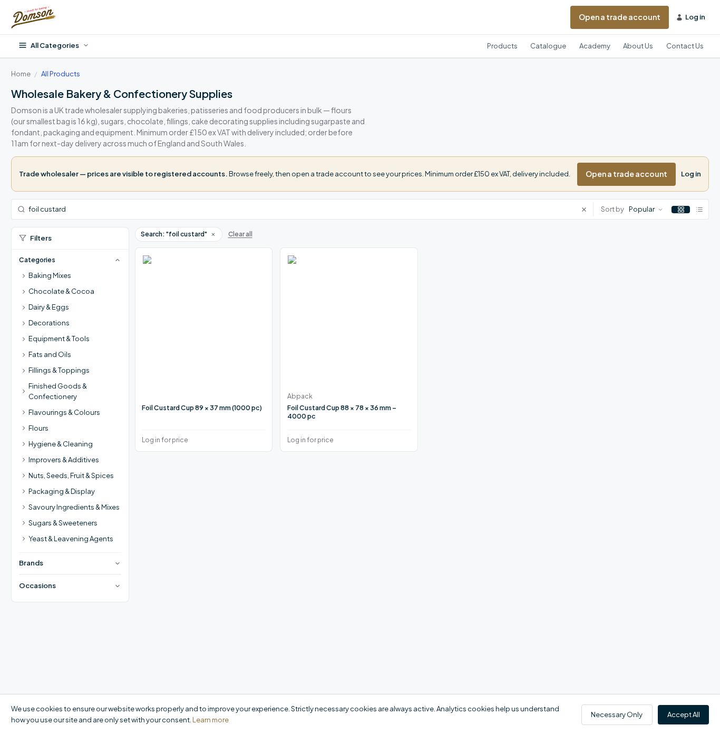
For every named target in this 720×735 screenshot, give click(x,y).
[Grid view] (681, 209)
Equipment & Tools (59, 338)
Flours (38, 428)
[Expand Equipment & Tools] (23, 339)
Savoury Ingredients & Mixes (74, 507)
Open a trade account (619, 17)
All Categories (55, 45)
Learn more (210, 720)
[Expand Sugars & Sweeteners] (23, 523)
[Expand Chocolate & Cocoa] (23, 291)
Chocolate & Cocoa (61, 291)
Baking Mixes (49, 275)
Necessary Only (617, 714)
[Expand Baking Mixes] (23, 276)
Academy (594, 46)
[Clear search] (586, 209)
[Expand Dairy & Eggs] (23, 307)
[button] (213, 234)
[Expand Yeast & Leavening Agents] (23, 539)
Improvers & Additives (63, 459)
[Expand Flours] (23, 428)
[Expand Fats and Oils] (23, 355)
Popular (642, 209)
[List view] (699, 209)
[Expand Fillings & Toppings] (23, 370)
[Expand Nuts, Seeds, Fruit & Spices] (23, 476)
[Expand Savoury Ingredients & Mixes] (23, 507)
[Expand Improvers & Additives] (23, 460)
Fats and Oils (49, 354)
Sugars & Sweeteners (63, 523)
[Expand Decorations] (23, 323)
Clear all (240, 234)
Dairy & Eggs (48, 307)
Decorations (49, 323)
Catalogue (548, 46)
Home (21, 73)
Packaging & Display (61, 491)
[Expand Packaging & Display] (23, 491)
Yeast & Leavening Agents (70, 538)
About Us (638, 46)
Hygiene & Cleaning (60, 444)
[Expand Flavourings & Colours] (23, 413)
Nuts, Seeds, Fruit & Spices (71, 475)
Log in (691, 174)
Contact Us (685, 46)
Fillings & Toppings (59, 370)
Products (502, 46)
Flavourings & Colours (64, 412)
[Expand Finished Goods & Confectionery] (23, 391)
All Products (60, 73)
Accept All (683, 714)
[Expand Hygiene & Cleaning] (23, 444)
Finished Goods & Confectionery (57, 391)
